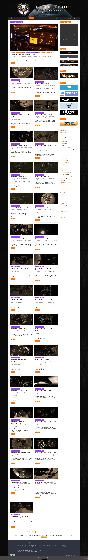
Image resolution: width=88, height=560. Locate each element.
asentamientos (24, 56)
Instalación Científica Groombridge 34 (17, 422)
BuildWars (64, 205)
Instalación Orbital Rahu (42, 177)
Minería (62, 166)
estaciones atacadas (38, 486)
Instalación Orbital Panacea (44, 208)
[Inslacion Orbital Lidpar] (21, 285)
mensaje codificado (21, 181)
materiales (47, 488)
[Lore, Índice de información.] (34, 25)
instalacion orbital (14, 271)
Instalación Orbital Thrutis (19, 146)
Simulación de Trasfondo (66, 182)
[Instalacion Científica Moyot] (21, 254)
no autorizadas (44, 88)
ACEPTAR (44, 559)
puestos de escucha (19, 58)
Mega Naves (45, 52)
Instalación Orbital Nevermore (44, 239)
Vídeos (62, 184)
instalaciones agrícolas (14, 455)
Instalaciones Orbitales (30, 52)
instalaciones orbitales (34, 56)
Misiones (62, 168)
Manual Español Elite (65, 164)
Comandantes (62, 130)
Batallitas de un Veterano (67, 149)
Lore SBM (62, 196)
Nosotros (62, 199)
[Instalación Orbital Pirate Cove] (21, 194)
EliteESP (51, 18)
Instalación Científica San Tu (20, 177)
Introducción (19, 18)
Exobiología (62, 132)
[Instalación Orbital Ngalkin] (21, 225)
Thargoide (40, 494)
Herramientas (37, 18)
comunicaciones (48, 86)
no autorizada (23, 519)
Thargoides (64, 162)
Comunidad (45, 18)
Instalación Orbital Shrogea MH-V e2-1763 (45, 146)
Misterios (43, 56)
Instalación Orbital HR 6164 (43, 391)
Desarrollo (63, 211)
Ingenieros (63, 143)
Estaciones (19, 52)
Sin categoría (62, 217)
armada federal (48, 300)
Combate (63, 135)
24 (60, 39)
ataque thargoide (38, 485)
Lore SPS (61, 198)
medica (20, 84)
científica (49, 116)
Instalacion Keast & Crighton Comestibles (44, 329)
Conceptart (64, 212)
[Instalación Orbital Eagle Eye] (46, 468)
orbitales (26, 84)
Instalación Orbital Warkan (43, 115)
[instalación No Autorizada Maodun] (46, 254)
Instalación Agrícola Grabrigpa (20, 452)
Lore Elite (40, 52)
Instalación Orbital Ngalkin (19, 239)
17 (60, 36)
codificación (26, 178)
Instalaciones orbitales (42, 84)
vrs (25, 58)
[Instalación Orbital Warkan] (46, 101)
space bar (49, 88)
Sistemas (50, 52)
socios (32, 557)
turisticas (53, 88)
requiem (53, 210)
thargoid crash (13, 182)
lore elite (39, 56)
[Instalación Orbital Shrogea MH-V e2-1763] (46, 132)
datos (43, 485)
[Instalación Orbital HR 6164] (46, 376)
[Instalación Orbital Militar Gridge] (46, 407)
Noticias (26, 18)
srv (24, 58)
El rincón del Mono (65, 207)
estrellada (24, 179)
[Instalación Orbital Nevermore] (46, 225)
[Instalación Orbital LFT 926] (46, 285)
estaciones (29, 483)
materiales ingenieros (22, 241)
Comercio (63, 137)
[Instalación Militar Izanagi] (46, 345)
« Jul (60, 45)
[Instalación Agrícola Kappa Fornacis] (21, 345)
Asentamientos (13, 52)
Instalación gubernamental (21, 393)
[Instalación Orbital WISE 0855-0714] (21, 101)
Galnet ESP (63, 215)
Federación (47, 427)
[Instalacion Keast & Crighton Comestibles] (46, 314)
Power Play (63, 178)
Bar (50, 85)
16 (76, 34)
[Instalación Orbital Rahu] (46, 163)
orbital (18, 271)
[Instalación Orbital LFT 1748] (21, 314)
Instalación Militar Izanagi (43, 360)
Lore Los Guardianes (66, 156)
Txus (19, 56)
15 (74, 34)
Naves (62, 170)
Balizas (28, 56)
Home (14, 18)
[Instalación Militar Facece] (21, 468)
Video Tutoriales (65, 189)
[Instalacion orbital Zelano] (21, 68)
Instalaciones (30, 83)
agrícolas (47, 85)
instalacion (29, 269)
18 (63, 36)
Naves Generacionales (66, 176)
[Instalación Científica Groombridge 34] (21, 407)
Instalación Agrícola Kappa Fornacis (19, 360)
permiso (43, 272)
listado (36, 488)
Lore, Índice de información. (23, 54)
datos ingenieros (24, 83)
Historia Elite (63, 141)
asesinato (47, 209)
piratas (23, 210)
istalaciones (41, 117)
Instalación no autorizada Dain (20, 516)
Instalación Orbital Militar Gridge (45, 421)
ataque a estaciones (52, 483)
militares (36, 364)
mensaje (15, 181)
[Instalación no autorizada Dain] (21, 502)
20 (68, 36)
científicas (43, 86)
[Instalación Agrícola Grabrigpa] (21, 438)
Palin (47, 117)
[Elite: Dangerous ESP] (44, 2)
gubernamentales (14, 393)
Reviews (63, 187)
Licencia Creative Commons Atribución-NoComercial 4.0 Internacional (36, 554)
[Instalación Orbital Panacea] (46, 194)
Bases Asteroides (65, 172)
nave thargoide (27, 181)
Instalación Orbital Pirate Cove (20, 208)
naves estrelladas (48, 56)
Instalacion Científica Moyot (19, 268)
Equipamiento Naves (66, 185)
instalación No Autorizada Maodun (43, 269)
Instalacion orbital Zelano (19, 82)
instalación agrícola (52, 454)
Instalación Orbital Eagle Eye (44, 482)
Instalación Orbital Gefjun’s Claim (45, 452)
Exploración (63, 139)
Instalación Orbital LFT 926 (43, 299)
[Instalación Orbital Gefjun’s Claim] (46, 438)
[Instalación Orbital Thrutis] (21, 132)
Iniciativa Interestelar (64, 194)
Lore (36, 52)
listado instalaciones (41, 488)
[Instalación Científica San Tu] (21, 163)
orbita (28, 519)
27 (68, 39)
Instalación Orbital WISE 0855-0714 (20, 115)
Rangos (62, 180)
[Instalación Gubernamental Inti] (21, 376)
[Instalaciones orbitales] (46, 68)
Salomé (36, 212)
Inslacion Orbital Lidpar (18, 299)
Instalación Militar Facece (19, 482)
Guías (31, 18)
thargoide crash (19, 182)
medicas (23, 84)
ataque (22, 209)
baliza (22, 178)
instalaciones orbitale (39, 241)
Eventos (63, 209)
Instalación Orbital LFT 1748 (19, 329)
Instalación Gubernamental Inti (20, 391)
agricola (22, 117)
